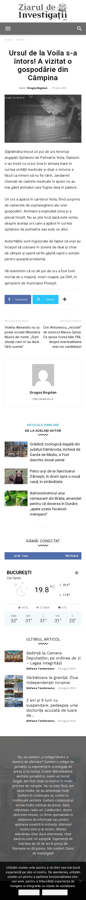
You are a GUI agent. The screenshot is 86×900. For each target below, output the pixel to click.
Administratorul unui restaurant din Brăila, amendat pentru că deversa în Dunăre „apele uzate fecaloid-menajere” (55, 503)
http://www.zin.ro (43, 399)
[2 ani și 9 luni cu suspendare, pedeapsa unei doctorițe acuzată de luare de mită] (14, 702)
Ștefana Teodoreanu (40, 668)
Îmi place (71, 555)
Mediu (21, 39)
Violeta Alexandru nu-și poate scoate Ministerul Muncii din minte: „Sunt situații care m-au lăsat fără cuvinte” (22, 337)
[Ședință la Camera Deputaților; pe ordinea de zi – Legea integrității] (14, 656)
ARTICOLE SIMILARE (43, 424)
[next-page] (46, 526)
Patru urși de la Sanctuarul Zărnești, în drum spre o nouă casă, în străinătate (55, 476)
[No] (80, 881)
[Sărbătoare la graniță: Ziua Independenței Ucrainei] (14, 688)
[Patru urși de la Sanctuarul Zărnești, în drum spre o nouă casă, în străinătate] (16, 476)
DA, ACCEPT (29, 892)
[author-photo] (43, 386)
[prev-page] (39, 526)
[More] (64, 299)
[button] (7, 28)
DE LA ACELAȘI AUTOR (43, 430)
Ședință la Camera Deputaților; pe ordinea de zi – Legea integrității (53, 658)
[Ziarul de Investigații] (43, 11)
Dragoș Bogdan (37, 88)
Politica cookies (55, 892)
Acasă (8, 39)
